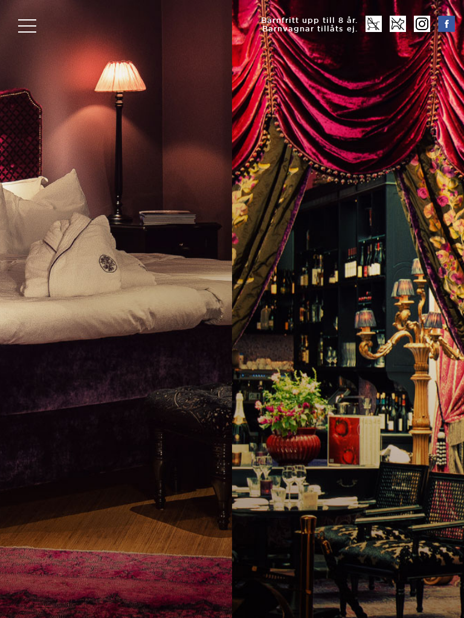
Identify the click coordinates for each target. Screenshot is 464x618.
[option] (232, 309)
